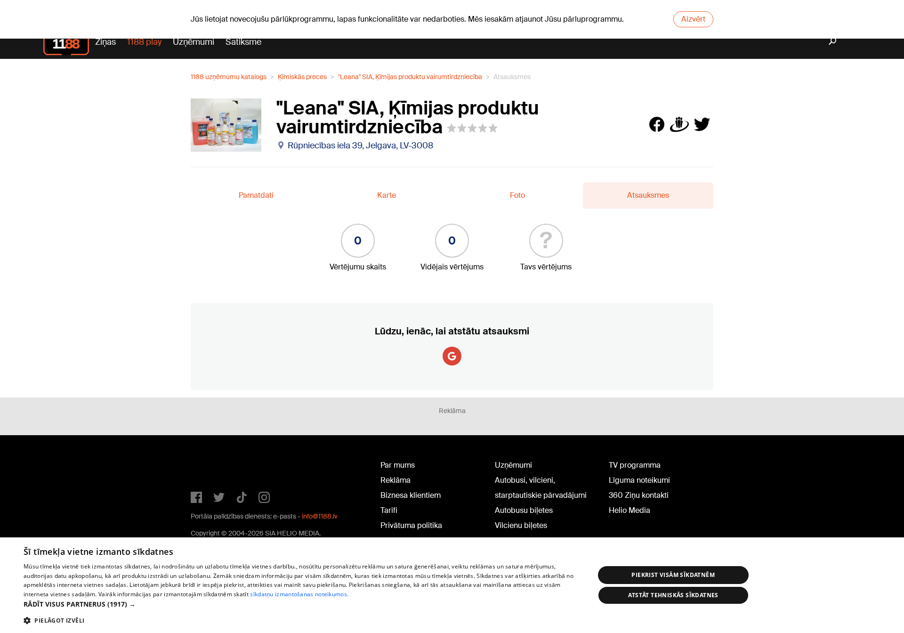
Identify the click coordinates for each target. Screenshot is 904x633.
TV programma (635, 465)
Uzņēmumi (193, 42)
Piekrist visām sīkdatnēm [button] (673, 575)
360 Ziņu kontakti (639, 495)
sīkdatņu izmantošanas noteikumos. (299, 594)
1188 (210, 467)
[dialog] (452, 585)
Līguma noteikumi (639, 480)
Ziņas (105, 42)
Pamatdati (256, 195)
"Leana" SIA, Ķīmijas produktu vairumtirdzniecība (410, 77)
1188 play (144, 42)
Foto (517, 195)
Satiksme (243, 42)
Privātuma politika (411, 525)
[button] (301, 604)
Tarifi (388, 510)
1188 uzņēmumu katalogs (228, 77)
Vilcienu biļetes (521, 525)
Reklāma (395, 480)
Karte (386, 195)
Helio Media (629, 510)
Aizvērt (693, 19)
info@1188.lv (320, 516)
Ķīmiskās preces (302, 77)
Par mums (397, 465)
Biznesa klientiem (410, 495)
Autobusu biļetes (524, 510)
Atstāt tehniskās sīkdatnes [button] (673, 595)
